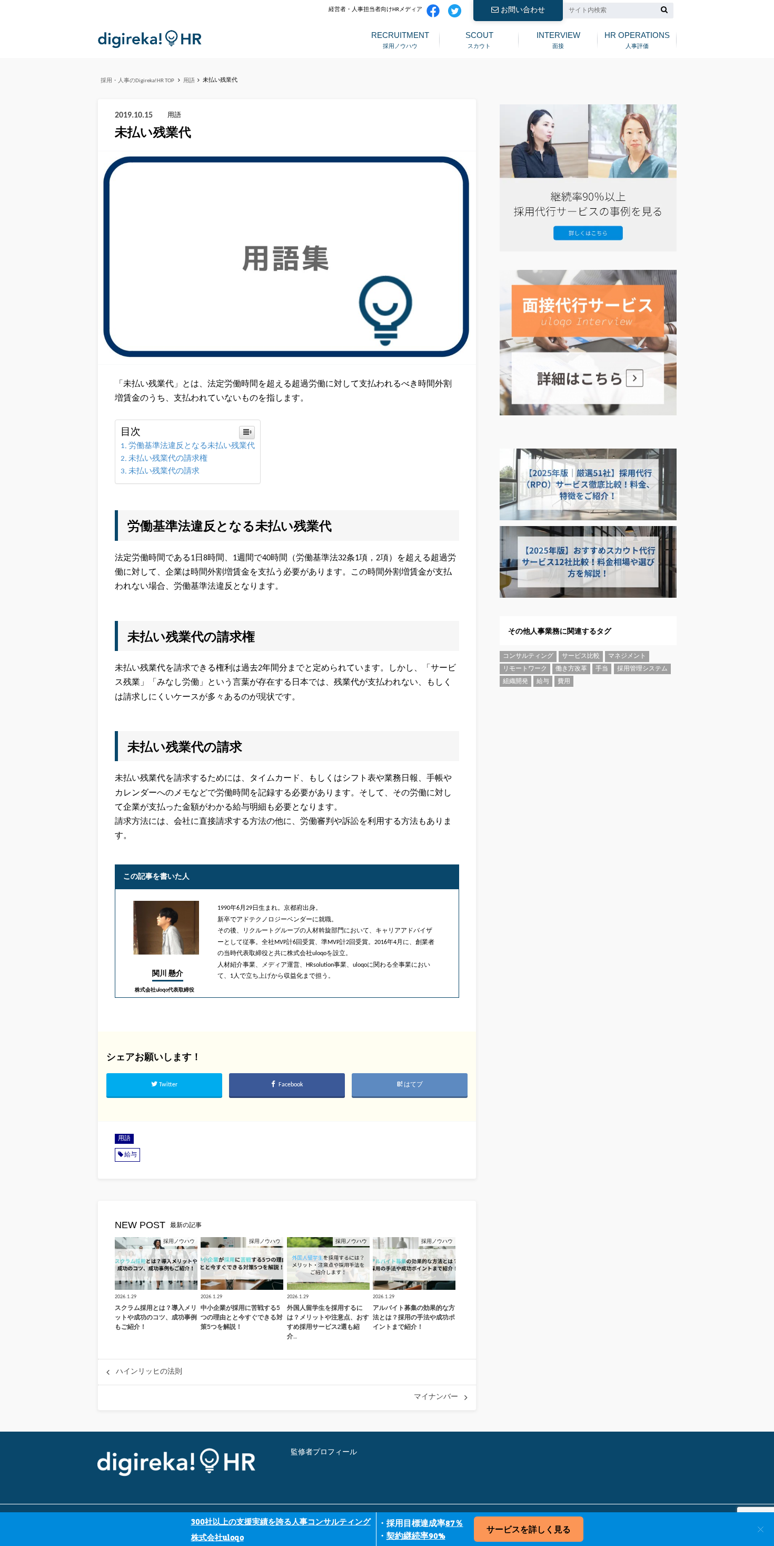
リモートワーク (525, 669)
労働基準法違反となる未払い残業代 (191, 446)
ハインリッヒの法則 (149, 1371)
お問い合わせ (523, 10)
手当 (602, 669)
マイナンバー (436, 1397)
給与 (130, 1155)
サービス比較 (581, 656)
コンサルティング (528, 656)
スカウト (479, 40)
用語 (124, 1139)
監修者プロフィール (324, 1452)
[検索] (664, 10)
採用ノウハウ (400, 40)
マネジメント (627, 656)
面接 (558, 40)
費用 (564, 681)
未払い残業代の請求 (164, 471)
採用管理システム (642, 669)
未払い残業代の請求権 (167, 459)
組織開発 (515, 681)
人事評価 (637, 40)
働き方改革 (571, 669)
